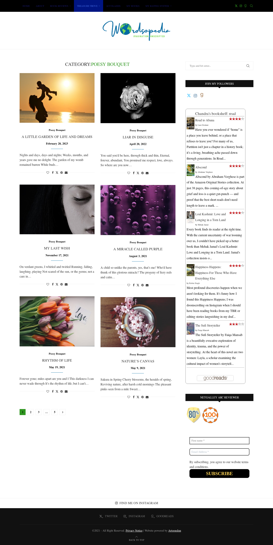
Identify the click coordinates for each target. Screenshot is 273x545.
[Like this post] (47, 172)
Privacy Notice (134, 530)
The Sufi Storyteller (207, 325)
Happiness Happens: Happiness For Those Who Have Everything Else (216, 273)
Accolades (113, 5)
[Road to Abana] (190, 120)
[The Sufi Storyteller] (190, 325)
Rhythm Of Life (57, 360)
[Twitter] (236, 6)
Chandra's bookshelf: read (215, 113)
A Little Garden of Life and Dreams (57, 136)
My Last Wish (57, 248)
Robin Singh (194, 283)
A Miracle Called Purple (137, 248)
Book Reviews (59, 5)
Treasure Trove (87, 5)
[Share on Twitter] (57, 172)
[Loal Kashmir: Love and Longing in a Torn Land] (190, 214)
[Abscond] (190, 167)
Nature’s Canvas (138, 361)
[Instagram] (241, 6)
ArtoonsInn (174, 530)
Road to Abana (204, 120)
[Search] (251, 6)
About (40, 5)
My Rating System (157, 5)
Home (26, 5)
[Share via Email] (66, 172)
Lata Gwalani (203, 125)
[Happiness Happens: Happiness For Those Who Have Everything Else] (190, 267)
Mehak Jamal (203, 224)
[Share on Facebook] (53, 172)
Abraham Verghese (205, 172)
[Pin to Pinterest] (61, 172)
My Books (133, 5)
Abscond (201, 167)
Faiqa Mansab (203, 330)
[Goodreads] (245, 6)
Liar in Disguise (138, 137)
